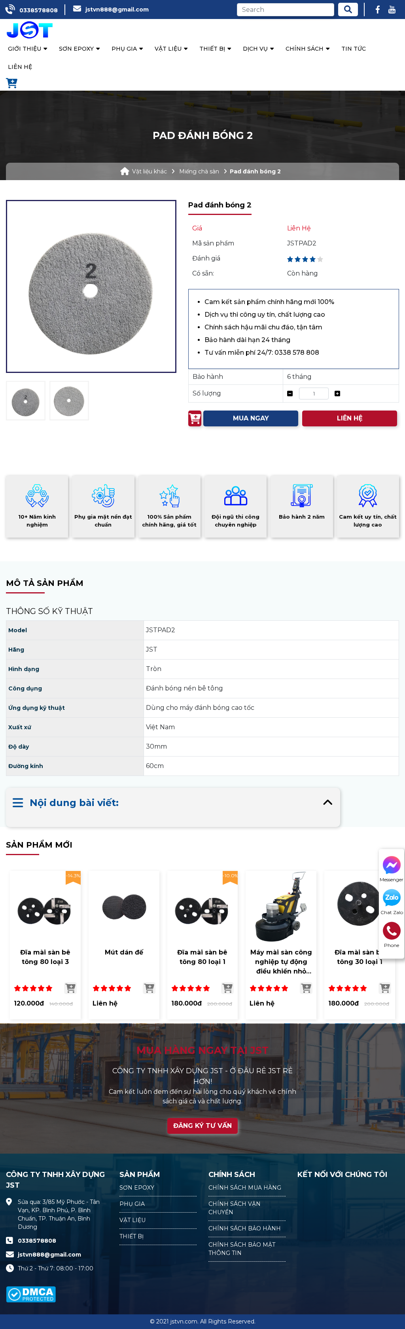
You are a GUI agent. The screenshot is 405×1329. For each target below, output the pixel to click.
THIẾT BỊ (131, 1236)
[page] (378, 9)
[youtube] (392, 9)
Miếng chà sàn (199, 171)
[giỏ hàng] (12, 84)
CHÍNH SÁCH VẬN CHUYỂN (234, 1208)
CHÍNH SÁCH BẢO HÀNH (244, 1228)
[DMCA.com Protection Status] (31, 1290)
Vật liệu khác (149, 171)
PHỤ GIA (132, 1203)
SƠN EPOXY (136, 1187)
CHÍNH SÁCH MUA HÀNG (244, 1187)
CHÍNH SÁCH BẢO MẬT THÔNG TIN (241, 1249)
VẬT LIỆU (132, 1220)
